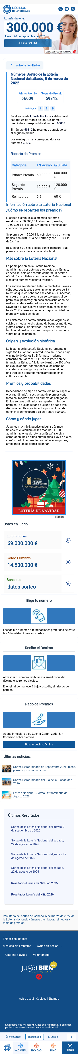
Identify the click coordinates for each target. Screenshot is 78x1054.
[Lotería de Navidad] (36, 1047)
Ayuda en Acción (47, 946)
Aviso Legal (26, 998)
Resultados (34, 1036)
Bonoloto (14, 580)
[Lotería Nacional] (20, 1047)
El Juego (53, 1036)
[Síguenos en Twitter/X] (73, 9)
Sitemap (53, 998)
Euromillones (17, 536)
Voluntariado (41, 955)
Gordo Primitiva (19, 558)
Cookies (41, 998)
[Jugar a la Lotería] (70, 1047)
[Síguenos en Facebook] (67, 9)
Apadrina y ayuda (16, 955)
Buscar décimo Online (39, 744)
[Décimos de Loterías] (6, 1047)
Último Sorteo (13, 1036)
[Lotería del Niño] (53, 1047)
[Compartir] (60, 9)
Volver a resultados (28, 65)
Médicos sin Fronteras (17, 946)
